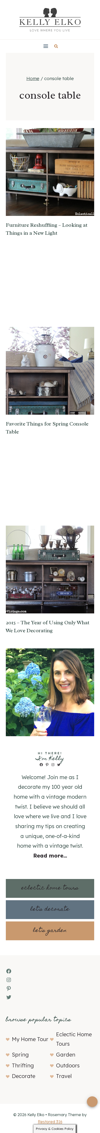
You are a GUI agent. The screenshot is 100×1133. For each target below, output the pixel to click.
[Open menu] (45, 46)
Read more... (50, 855)
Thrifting (23, 1065)
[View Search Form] (56, 46)
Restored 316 (50, 1121)
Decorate (23, 1076)
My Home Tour (30, 1039)
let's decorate (50, 909)
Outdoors (68, 1065)
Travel (64, 1076)
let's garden (50, 931)
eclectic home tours (50, 888)
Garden (65, 1054)
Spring (20, 1054)
